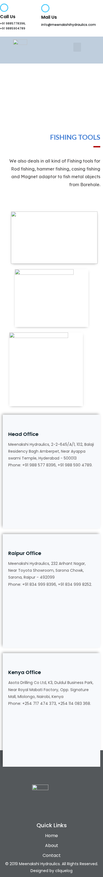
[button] (77, 47)
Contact (52, 855)
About (51, 845)
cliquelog (64, 870)
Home (51, 835)
